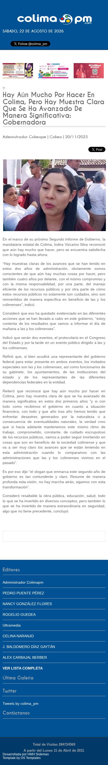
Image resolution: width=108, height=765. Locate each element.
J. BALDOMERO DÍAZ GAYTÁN (29, 647)
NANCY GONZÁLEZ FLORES (27, 604)
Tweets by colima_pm (21, 703)
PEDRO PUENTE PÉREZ (23, 593)
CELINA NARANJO (18, 636)
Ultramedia (12, 625)
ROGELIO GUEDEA (19, 614)
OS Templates (31, 758)
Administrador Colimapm (23, 582)
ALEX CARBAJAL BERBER (25, 657)
